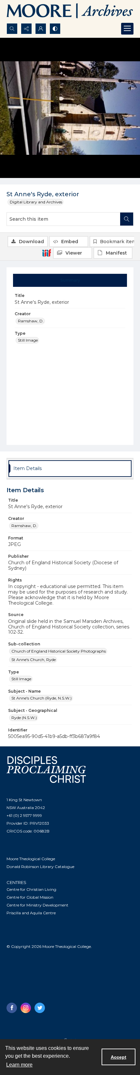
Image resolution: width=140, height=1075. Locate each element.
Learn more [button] (19, 1065)
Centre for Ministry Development (37, 905)
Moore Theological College (31, 858)
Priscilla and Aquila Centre (31, 912)
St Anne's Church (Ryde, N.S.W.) (41, 698)
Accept (118, 1057)
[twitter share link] (40, 1008)
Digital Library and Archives (36, 201)
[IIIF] (46, 252)
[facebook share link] (12, 1008)
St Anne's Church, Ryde (33, 659)
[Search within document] (126, 219)
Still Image (28, 340)
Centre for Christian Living (31, 889)
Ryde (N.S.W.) (24, 717)
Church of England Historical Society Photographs (58, 651)
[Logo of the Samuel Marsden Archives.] (70, 11)
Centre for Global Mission (30, 897)
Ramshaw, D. (31, 320)
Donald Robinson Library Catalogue (40, 866)
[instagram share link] (26, 1008)
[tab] (70, 280)
